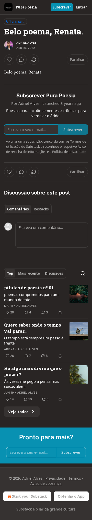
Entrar (81, 7)
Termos (74, 478)
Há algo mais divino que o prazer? (33, 371)
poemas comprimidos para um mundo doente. (31, 297)
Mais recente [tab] (29, 273)
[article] (46, 300)
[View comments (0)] (21, 59)
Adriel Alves (26, 42)
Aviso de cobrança (46, 483)
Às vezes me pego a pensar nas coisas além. (31, 384)
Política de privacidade (69, 151)
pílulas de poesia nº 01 (29, 288)
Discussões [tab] (54, 273)
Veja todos (18, 411)
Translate (15, 21)
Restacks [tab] (41, 209)
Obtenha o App (71, 496)
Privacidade (55, 478)
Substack (24, 509)
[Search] (83, 273)
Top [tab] (10, 273)
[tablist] (28, 209)
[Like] (9, 59)
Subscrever (62, 7)
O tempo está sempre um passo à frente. (33, 340)
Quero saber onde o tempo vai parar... (32, 328)
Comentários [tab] (18, 209)
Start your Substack (29, 496)
